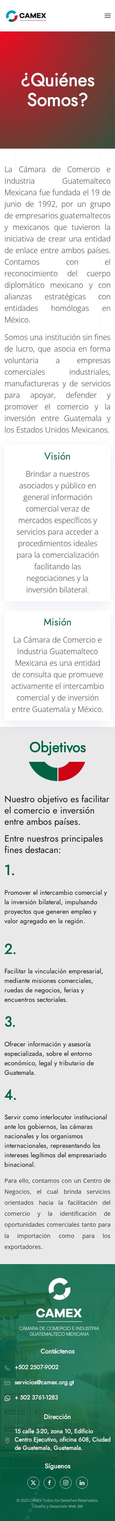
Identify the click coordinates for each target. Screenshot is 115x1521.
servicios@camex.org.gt (44, 1382)
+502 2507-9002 (36, 1367)
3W (80, 1506)
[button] (108, 15)
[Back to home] (27, 15)
